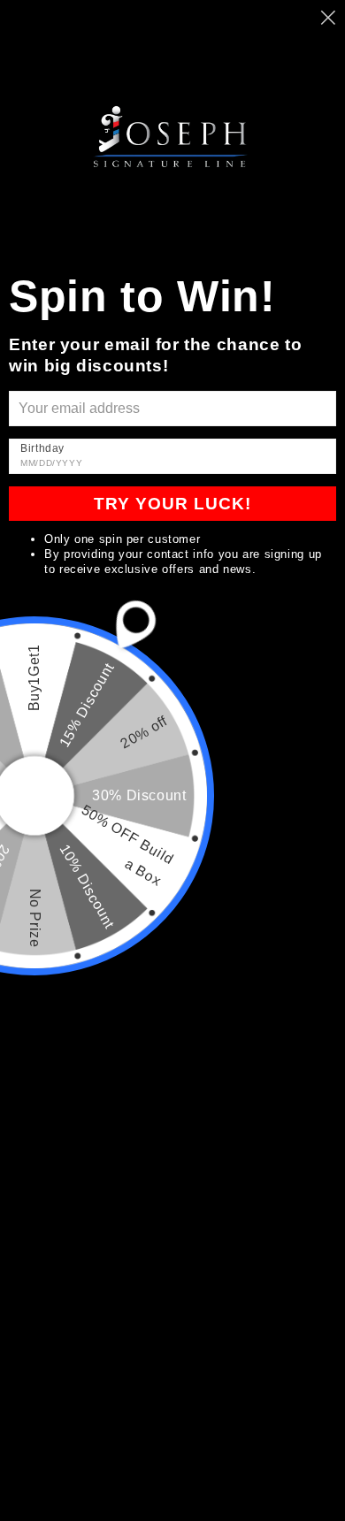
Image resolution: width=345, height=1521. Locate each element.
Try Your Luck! (172, 503)
